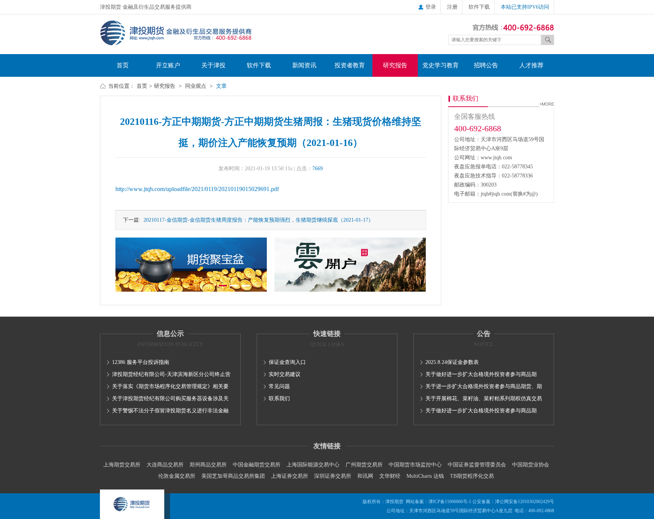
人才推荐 (531, 65)
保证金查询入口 (287, 362)
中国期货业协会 (530, 465)
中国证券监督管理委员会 (477, 465)
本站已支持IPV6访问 (525, 7)
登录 (430, 7)
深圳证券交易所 (332, 476)
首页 (123, 65)
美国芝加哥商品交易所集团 (233, 476)
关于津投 (213, 65)
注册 (452, 7)
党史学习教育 (440, 65)
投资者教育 (350, 65)
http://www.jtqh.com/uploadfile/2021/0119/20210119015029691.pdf (197, 189)
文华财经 (389, 476)
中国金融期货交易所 (256, 465)
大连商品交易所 (165, 465)
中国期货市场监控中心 (415, 465)
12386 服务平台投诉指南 (140, 362)
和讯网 (365, 476)
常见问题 (279, 386)
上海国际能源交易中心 (313, 465)
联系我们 (279, 398)
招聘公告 (486, 65)
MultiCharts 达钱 (425, 476)
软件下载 (479, 7)
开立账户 (168, 65)
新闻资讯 (304, 65)
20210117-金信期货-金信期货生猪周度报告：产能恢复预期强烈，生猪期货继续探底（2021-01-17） (257, 220)
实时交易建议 (285, 374)
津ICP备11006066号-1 (449, 501)
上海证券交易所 (289, 476)
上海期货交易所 (121, 465)
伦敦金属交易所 (176, 476)
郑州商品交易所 (208, 465)
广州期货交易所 (364, 465)
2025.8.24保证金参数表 (452, 362)
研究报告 (395, 65)
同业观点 (195, 86)
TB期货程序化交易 (472, 476)
